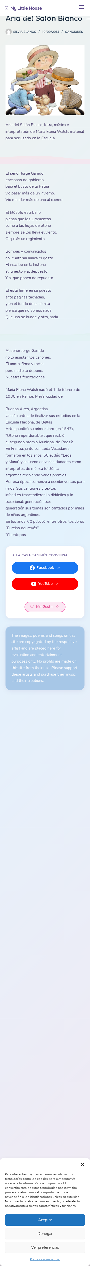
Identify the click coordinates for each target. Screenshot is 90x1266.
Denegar (45, 1233)
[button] (82, 1164)
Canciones (74, 32)
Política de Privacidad (45, 1259)
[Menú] (81, 8)
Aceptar (45, 1219)
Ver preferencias (45, 1247)
